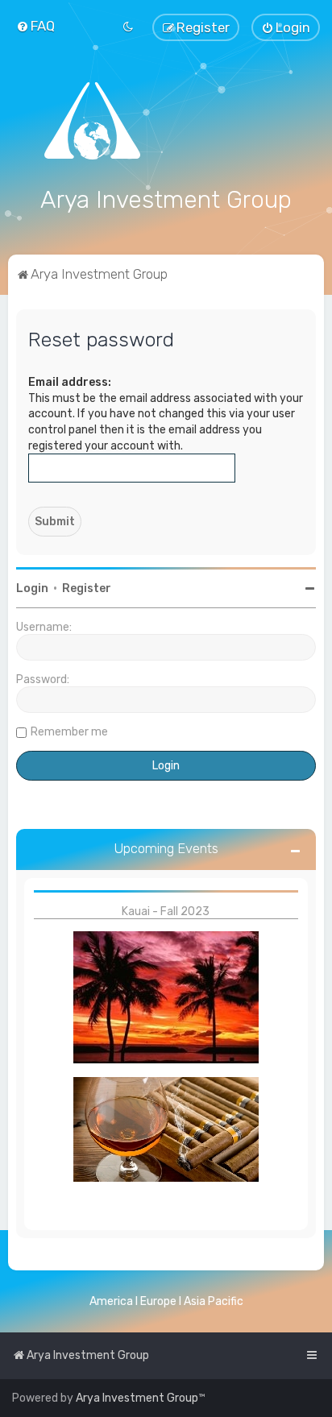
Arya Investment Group (137, 1398)
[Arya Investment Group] (166, 121)
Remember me (69, 732)
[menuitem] (35, 26)
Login (32, 588)
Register (86, 588)
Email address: (69, 382)
